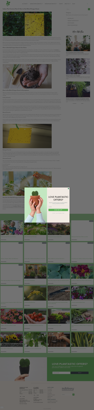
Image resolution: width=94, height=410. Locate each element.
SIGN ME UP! (58, 210)
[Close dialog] (68, 188)
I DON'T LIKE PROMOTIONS (58, 213)
